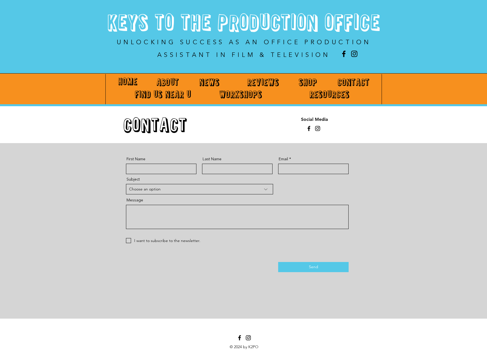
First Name (136, 159)
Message (135, 200)
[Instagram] (354, 54)
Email (283, 159)
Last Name (212, 159)
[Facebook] (344, 54)
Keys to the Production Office (243, 24)
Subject (133, 179)
